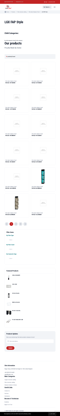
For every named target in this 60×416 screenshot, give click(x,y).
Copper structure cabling (10, 379)
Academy (7, 402)
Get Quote (46, 7)
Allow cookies (52, 413)
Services (7, 393)
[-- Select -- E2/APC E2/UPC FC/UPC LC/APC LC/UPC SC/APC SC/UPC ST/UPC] (10, 258)
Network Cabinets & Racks (11, 385)
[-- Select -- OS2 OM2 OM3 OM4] (10, 240)
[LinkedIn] (51, 411)
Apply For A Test (8, 404)
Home (8, 12)
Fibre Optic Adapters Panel (34, 12)
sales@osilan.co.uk (19, 1)
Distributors (7, 396)
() (52, 1)
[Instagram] (54, 411)
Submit (10, 348)
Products (13, 12)
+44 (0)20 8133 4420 (9, 1)
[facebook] (48, 411)
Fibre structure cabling (22, 12)
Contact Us (7, 391)
